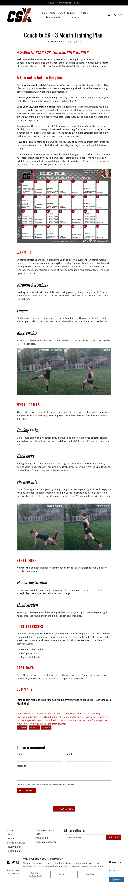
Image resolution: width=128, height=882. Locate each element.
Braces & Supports (46, 841)
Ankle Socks (42, 837)
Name (20, 753)
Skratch (64, 164)
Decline (90, 874)
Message (21, 765)
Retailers (77, 16)
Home (43, 12)
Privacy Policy (14, 846)
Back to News (66, 808)
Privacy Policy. (96, 865)
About (53, 12)
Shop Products (69, 12)
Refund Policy (14, 850)
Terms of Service (16, 842)
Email (69, 753)
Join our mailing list (74, 830)
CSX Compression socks (41, 106)
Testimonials (53, 16)
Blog (65, 16)
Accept (62, 874)
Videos (84, 12)
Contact (11, 838)
